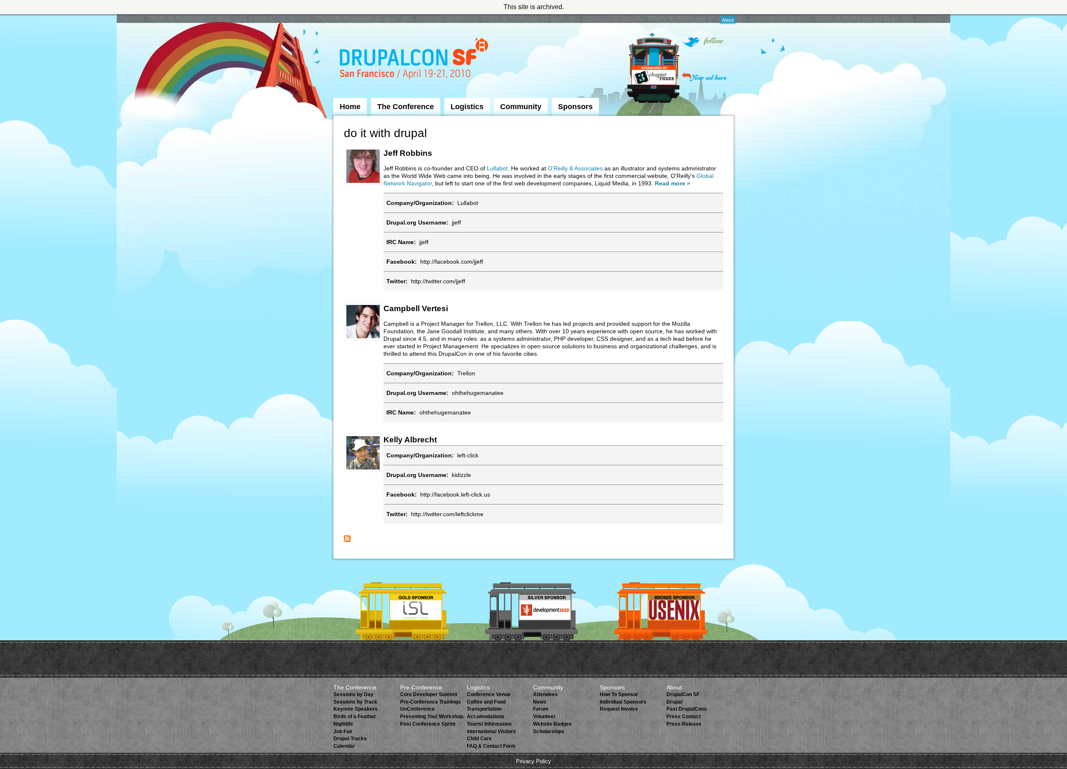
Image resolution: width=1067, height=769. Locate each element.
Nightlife (343, 724)
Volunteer (544, 716)
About (728, 19)
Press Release (683, 724)
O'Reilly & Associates (575, 168)
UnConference (417, 709)
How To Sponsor (619, 694)
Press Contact (683, 716)
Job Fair (343, 731)
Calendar (344, 746)
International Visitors (491, 731)
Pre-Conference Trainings (430, 701)
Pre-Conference (421, 687)
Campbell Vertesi (415, 308)
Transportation (484, 709)
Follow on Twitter (703, 42)
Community (520, 106)
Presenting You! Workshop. (432, 716)
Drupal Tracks (350, 738)
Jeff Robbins (407, 153)
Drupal (674, 701)
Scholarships (548, 731)
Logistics (467, 106)
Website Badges (552, 724)
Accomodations (485, 716)
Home (350, 106)
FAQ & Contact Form (491, 746)
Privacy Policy (533, 761)
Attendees (545, 694)
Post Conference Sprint (428, 724)
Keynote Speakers (355, 709)
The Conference (405, 106)
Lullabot (497, 168)
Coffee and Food (486, 701)
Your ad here (704, 76)
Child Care (479, 738)
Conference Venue (489, 694)
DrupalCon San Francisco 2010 (415, 59)
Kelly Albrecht (410, 439)
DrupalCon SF (682, 694)
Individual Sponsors (623, 701)
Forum (541, 709)
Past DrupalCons (686, 709)
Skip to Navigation (349, 17)
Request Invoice (619, 709)
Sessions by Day (353, 694)
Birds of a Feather (354, 716)
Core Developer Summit (428, 694)
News (539, 701)
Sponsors (575, 106)
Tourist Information (489, 724)
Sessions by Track (355, 701)
